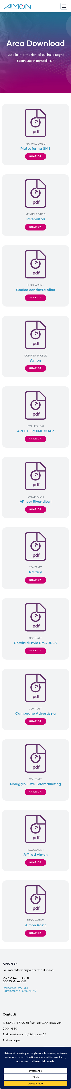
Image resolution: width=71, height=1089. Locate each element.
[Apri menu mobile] (63, 7)
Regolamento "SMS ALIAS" (20, 991)
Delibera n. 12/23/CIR (16, 988)
